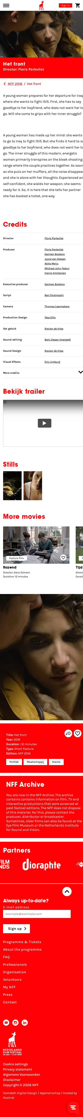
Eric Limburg (52, 362)
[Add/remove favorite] (77, 733)
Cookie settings (15, 1064)
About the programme (22, 949)
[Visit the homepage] (41, 5)
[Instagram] (15, 1023)
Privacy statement (17, 1069)
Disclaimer (11, 1080)
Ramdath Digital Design (20, 1093)
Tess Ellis (50, 317)
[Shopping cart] (77, 5)
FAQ (6, 957)
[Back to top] (67, 891)
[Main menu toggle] (6, 5)
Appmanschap (50, 1093)
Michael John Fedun (57, 268)
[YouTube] (6, 1023)
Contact (10, 1002)
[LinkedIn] (25, 1023)
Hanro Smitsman (55, 273)
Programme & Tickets (22, 942)
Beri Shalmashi (54, 295)
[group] (36, 553)
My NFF (9, 987)
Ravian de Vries (54, 328)
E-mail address (16, 907)
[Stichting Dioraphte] (33, 864)
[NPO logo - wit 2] (71, 864)
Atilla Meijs (51, 263)
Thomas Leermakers (57, 306)
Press (8, 994)
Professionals (15, 964)
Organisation (14, 972)
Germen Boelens (55, 254)
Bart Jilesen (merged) (58, 339)
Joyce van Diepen (55, 259)
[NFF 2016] (4, 83)
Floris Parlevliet (54, 238)
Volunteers (12, 979)
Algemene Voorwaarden (21, 1074)
